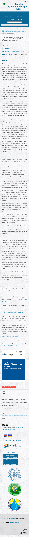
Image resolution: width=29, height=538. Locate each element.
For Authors (11, 19)
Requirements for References (11, 464)
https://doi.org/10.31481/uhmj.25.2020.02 (14, 51)
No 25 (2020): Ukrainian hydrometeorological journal (13, 31)
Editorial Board (20, 16)
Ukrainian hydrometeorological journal (18, 6)
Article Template (11, 462)
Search (14, 25)
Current (13, 13)
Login (25, 1)
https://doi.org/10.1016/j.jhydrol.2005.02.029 (12, 336)
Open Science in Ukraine (9, 518)
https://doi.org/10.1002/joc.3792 (9, 345)
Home (7, 13)
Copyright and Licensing (11, 457)
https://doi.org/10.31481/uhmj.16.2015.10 (12, 237)
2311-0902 (8, 440)
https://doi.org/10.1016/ (7, 178)
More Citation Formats (8, 408)
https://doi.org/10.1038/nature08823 (10, 322)
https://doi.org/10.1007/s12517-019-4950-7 (12, 312)
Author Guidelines (10, 455)
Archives (20, 13)
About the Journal (9, 16)
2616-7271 (18, 440)
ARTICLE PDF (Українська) (9, 386)
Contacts (20, 19)
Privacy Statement (10, 459)
